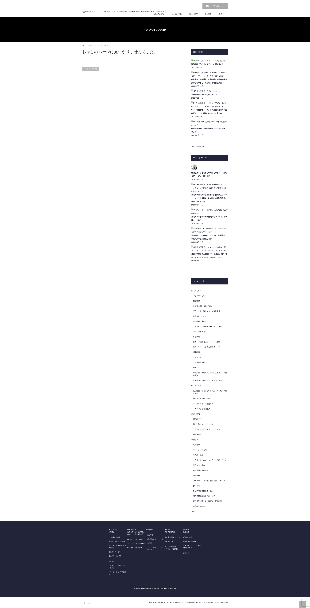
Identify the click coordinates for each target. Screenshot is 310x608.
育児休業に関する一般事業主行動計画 (207, 501)
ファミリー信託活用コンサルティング (207, 429)
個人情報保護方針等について (204, 496)
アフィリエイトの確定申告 (203, 404)
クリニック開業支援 (171, 549)
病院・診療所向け (200, 332)
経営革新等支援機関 (200, 470)
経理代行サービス (200, 316)
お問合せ (196, 486)
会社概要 (208, 14)
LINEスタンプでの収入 (201, 409)
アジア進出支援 (201, 357)
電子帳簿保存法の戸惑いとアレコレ (204, 95)
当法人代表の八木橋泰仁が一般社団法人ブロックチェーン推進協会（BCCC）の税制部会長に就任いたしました (209, 198)
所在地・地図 (198, 455)
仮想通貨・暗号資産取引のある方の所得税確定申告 (210, 392)
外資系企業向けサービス (173, 537)
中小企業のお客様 (200, 296)
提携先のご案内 (199, 465)
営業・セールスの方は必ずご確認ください (211, 460)
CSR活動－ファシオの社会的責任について (209, 481)
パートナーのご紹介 (200, 450)
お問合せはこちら (217, 6)
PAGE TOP (302, 604)
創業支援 (196, 301)
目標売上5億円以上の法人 (203, 306)
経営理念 (196, 445)
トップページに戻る (90, 69)
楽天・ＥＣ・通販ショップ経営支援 (206, 311)
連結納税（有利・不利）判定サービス (209, 327)
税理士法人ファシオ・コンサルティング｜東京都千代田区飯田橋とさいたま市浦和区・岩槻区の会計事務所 (193, 603)
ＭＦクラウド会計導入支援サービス (206, 347)
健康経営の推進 (199, 506)
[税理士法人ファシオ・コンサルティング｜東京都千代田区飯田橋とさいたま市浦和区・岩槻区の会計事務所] (124, 12)
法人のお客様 (159, 14)
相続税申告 (197, 419)
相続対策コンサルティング (203, 424)
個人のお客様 (177, 14)
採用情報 (196, 475)
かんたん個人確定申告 (201, 398)
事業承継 (196, 337)
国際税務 (196, 352)
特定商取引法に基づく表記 (203, 491)
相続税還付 (197, 434)
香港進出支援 (200, 362)
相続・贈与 (193, 14)
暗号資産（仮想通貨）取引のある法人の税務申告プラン (210, 374)
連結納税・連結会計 (200, 321)
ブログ (221, 14)
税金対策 (196, 368)
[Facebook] (84, 602)
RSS (88, 602)
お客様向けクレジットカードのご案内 (207, 380)
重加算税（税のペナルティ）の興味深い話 (207, 64)
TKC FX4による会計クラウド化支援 (206, 342)
